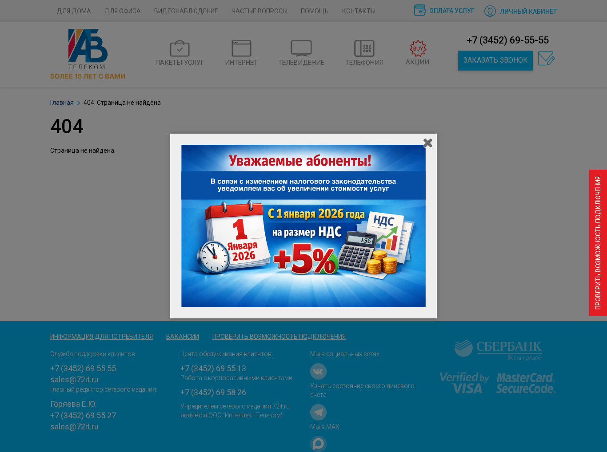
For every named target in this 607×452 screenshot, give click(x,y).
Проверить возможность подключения (598, 242)
